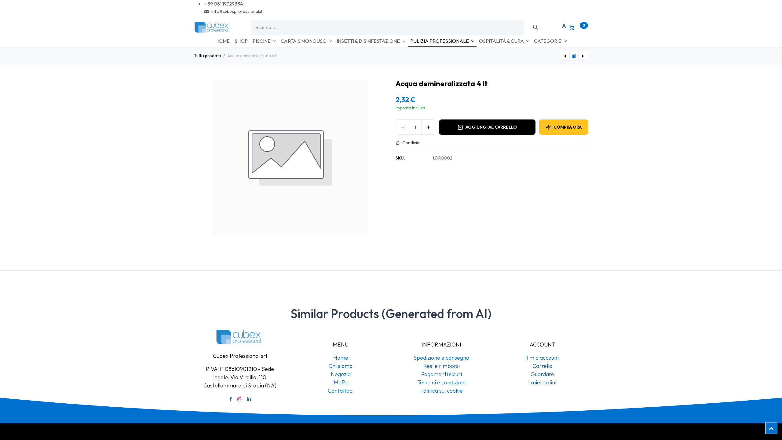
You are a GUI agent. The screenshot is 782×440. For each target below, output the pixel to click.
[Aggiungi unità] (428, 127)
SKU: (400, 158)
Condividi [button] (411, 143)
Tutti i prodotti (207, 55)
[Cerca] (535, 27)
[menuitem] (222, 41)
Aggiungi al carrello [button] (491, 127)
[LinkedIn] (249, 399)
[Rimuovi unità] (402, 127)
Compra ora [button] (568, 127)
